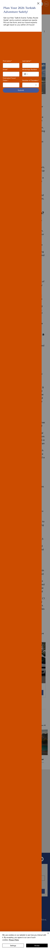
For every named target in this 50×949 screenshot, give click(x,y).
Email (5, 69)
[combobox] (30, 85)
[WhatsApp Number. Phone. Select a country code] (26, 74)
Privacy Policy (14, 940)
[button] (38, 3)
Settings (13, 945)
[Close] (47, 934)
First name (7, 61)
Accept (36, 945)
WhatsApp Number (29, 69)
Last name (26, 61)
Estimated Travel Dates (9, 79)
